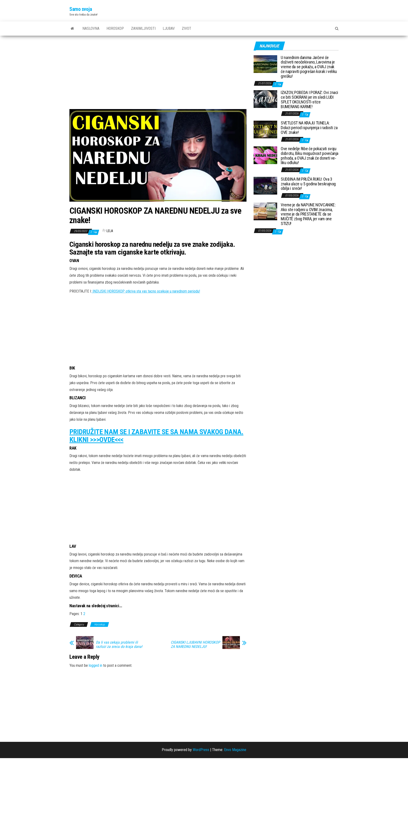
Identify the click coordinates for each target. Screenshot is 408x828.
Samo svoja (80, 9)
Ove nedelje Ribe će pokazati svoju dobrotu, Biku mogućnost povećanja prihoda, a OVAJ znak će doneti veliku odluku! (309, 155)
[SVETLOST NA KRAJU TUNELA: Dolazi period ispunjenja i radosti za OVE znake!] (265, 129)
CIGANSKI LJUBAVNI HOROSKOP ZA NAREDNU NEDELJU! (195, 644)
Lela (109, 231)
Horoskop (115, 28)
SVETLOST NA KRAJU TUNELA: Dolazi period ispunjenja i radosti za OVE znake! (309, 127)
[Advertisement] (157, 74)
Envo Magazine (235, 749)
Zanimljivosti (143, 28)
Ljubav (169, 28)
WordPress (201, 749)
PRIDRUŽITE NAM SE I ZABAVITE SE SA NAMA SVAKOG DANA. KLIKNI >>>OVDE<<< (156, 436)
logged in (95, 665)
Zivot (186, 28)
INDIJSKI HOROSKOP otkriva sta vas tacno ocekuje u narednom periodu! (146, 291)
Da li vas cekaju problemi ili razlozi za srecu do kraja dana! (119, 644)
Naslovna (90, 28)
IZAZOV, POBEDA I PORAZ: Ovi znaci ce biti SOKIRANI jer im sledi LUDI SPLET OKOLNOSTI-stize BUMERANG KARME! (309, 99)
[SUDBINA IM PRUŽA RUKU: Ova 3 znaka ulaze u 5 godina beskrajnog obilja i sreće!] (265, 185)
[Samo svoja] (72, 28)
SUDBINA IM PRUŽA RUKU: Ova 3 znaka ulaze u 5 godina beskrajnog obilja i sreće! (308, 184)
